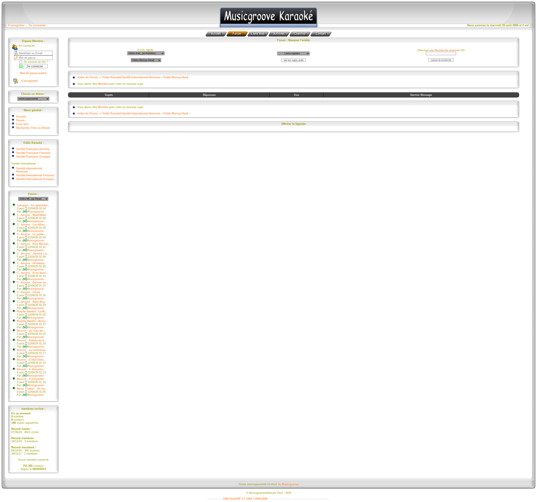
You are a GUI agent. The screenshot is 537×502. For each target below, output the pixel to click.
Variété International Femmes (35, 175)
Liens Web (258, 33)
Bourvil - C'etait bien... (31, 359)
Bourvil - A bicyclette (30, 379)
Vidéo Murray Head (175, 77)
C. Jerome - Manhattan (31, 214)
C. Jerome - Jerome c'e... (33, 253)
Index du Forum (87, 77)
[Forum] (268, 26)
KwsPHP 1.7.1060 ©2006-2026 (249, 498)
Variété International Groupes (35, 179)
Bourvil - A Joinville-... (31, 369)
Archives (279, 33)
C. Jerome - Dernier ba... (32, 282)
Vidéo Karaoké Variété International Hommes (131, 77)
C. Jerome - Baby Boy (31, 301)
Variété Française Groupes (33, 156)
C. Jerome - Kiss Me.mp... (33, 243)
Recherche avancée (447, 50)
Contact (321, 33)
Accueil (216, 33)
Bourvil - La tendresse (31, 350)
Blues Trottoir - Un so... (32, 388)
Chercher (300, 33)
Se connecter (37, 25)
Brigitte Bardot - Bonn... (32, 321)
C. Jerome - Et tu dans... (32, 272)
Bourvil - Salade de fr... (32, 340)
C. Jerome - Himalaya (30, 263)
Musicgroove (33, 211)
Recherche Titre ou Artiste (33, 127)
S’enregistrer (16, 25)
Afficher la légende (293, 123)
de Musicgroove (288, 484)
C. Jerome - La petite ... (32, 234)
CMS (226, 498)
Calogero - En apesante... (33, 205)
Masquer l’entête (299, 40)
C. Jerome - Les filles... (32, 224)
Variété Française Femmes (33, 152)
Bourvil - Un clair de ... (31, 330)
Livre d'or (22, 124)
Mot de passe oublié (33, 73)
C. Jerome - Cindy (28, 292)
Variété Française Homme (32, 149)
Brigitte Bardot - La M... (32, 311)
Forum (237, 33)
